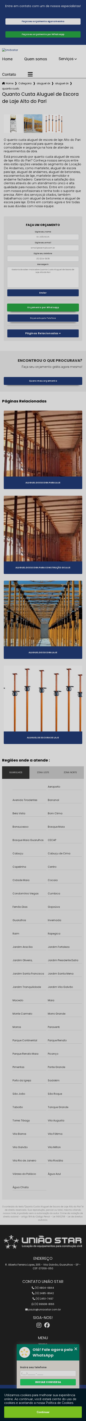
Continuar (43, 1412)
